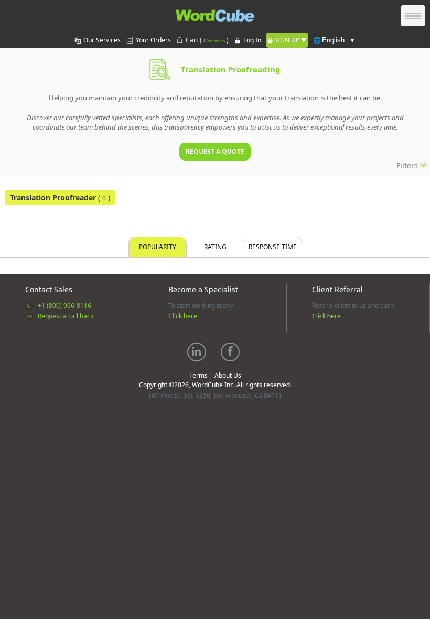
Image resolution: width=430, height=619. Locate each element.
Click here (182, 316)
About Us (227, 375)
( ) (60, 197)
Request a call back (65, 316)
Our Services (102, 40)
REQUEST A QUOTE (215, 151)
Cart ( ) (207, 40)
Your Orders (153, 40)
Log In (252, 40)
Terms (198, 375)
